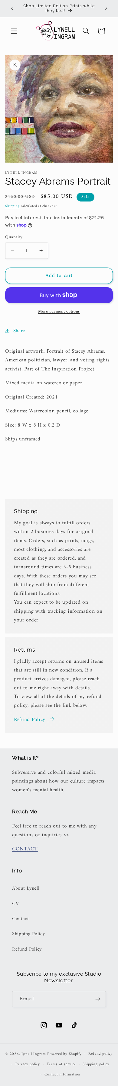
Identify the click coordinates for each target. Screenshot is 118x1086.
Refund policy (100, 1053)
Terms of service (61, 1064)
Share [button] (19, 331)
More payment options (59, 312)
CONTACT (25, 849)
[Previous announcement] (11, 8)
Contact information (62, 1074)
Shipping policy (96, 1064)
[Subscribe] (98, 999)
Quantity (14, 237)
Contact (20, 919)
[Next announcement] (106, 8)
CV (15, 904)
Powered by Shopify (64, 1053)
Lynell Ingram (33, 1053)
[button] (14, 31)
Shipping (12, 206)
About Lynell (25, 888)
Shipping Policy (28, 934)
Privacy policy (27, 1064)
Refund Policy (29, 720)
